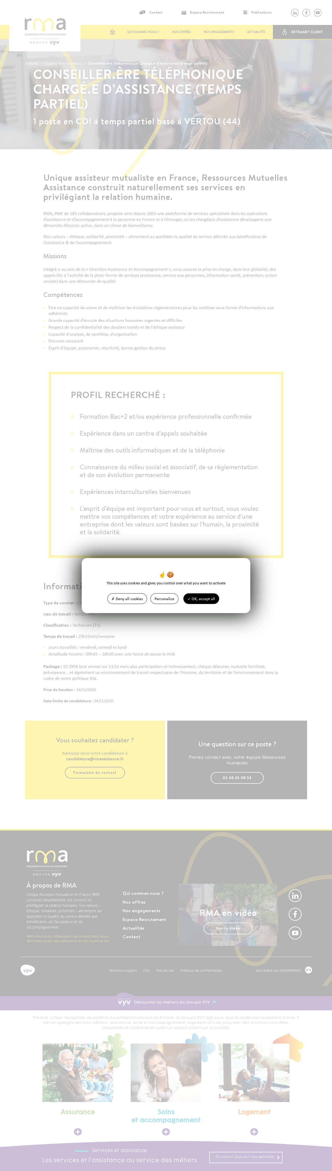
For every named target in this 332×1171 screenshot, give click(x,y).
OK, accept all (203, 598)
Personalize (164, 598)
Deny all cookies (129, 598)
